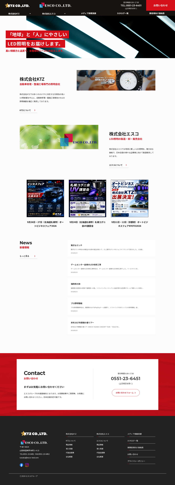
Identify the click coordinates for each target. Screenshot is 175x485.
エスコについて (102, 441)
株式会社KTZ (71, 434)
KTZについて (71, 441)
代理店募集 (70, 453)
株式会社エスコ (103, 434)
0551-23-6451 (126, 378)
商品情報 (69, 445)
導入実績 (69, 449)
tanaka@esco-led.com (29, 457)
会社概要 (69, 457)
